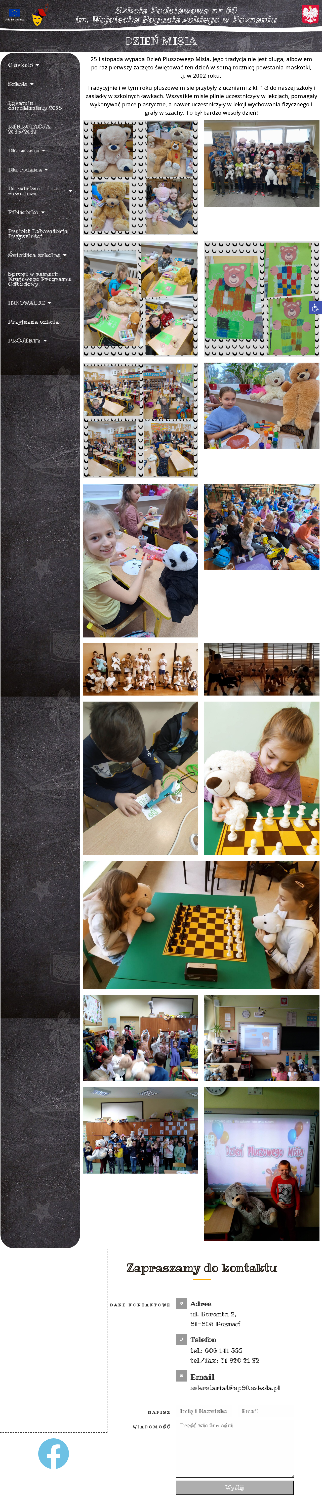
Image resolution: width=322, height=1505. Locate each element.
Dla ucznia (23, 150)
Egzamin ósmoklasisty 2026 (35, 105)
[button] (315, 307)
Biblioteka (23, 212)
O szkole (20, 65)
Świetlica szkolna (34, 255)
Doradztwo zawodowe (24, 191)
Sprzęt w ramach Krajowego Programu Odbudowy (39, 279)
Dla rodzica (25, 169)
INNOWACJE (26, 303)
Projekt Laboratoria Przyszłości (38, 233)
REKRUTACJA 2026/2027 (29, 129)
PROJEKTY (24, 340)
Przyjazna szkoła (33, 321)
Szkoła (18, 84)
